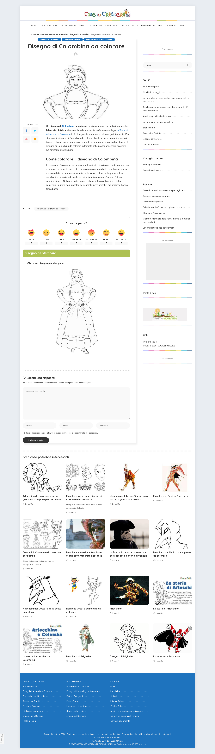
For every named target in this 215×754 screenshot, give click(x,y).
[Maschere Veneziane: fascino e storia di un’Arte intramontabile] (85, 534)
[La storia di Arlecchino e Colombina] (42, 638)
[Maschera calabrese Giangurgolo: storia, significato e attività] (129, 477)
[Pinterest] (26, 139)
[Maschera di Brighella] (85, 638)
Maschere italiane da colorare (99, 39)
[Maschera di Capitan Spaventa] (172, 477)
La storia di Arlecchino (166, 608)
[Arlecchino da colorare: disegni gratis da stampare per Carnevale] (42, 477)
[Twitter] (34, 130)
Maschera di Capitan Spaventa (170, 496)
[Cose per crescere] (107, 13)
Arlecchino (116, 608)
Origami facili (150, 341)
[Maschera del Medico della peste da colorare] (172, 534)
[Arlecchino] (129, 590)
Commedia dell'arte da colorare (52, 209)
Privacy (1, 739)
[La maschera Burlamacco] (172, 638)
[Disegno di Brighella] (129, 638)
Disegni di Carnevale (49, 39)
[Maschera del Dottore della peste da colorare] (42, 590)
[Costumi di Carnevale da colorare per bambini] (42, 534)
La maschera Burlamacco (167, 656)
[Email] (34, 139)
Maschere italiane (72, 39)
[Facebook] (26, 130)
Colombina (68, 126)
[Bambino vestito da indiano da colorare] (85, 590)
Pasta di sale (149, 293)
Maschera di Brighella (78, 656)
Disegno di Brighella (121, 656)
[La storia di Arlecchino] (172, 590)
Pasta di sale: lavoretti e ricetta (159, 345)
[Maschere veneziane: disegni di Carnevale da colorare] (85, 477)
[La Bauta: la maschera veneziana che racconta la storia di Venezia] (129, 534)
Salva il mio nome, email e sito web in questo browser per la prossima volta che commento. (62, 433)
